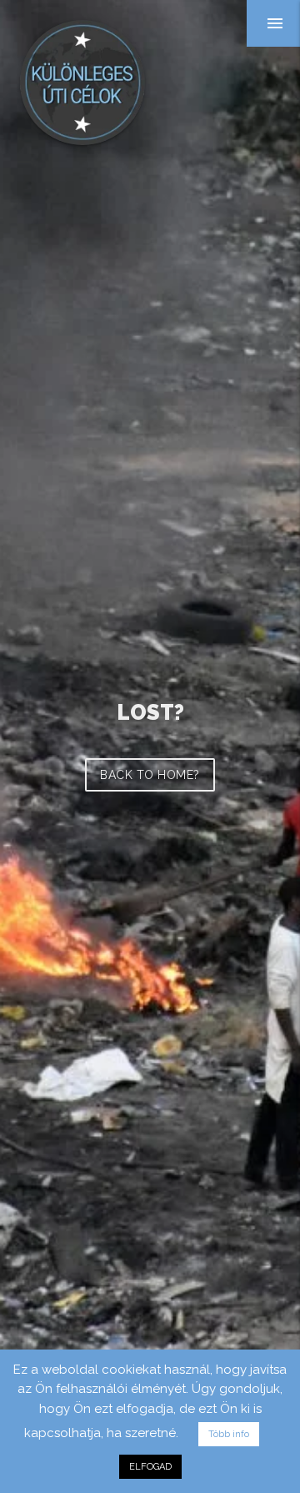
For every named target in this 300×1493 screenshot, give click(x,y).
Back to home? (150, 775)
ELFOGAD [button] (150, 1466)
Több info (228, 1434)
